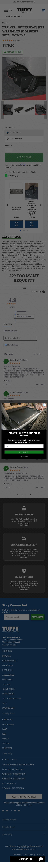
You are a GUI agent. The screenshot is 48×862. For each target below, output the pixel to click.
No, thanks (24, 456)
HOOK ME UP (24, 452)
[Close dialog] (44, 405)
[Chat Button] (27, 859)
